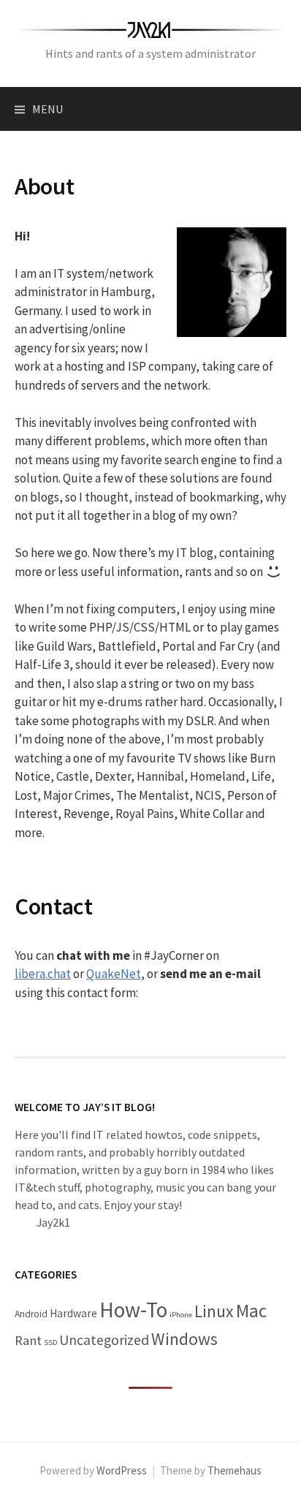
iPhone (180, 1314)
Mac (251, 1310)
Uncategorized (104, 1340)
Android (31, 1314)
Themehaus (234, 1470)
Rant (28, 1340)
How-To (133, 1309)
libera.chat (43, 974)
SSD (50, 1342)
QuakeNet (113, 974)
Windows (184, 1338)
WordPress (121, 1470)
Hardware (73, 1313)
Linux (214, 1311)
